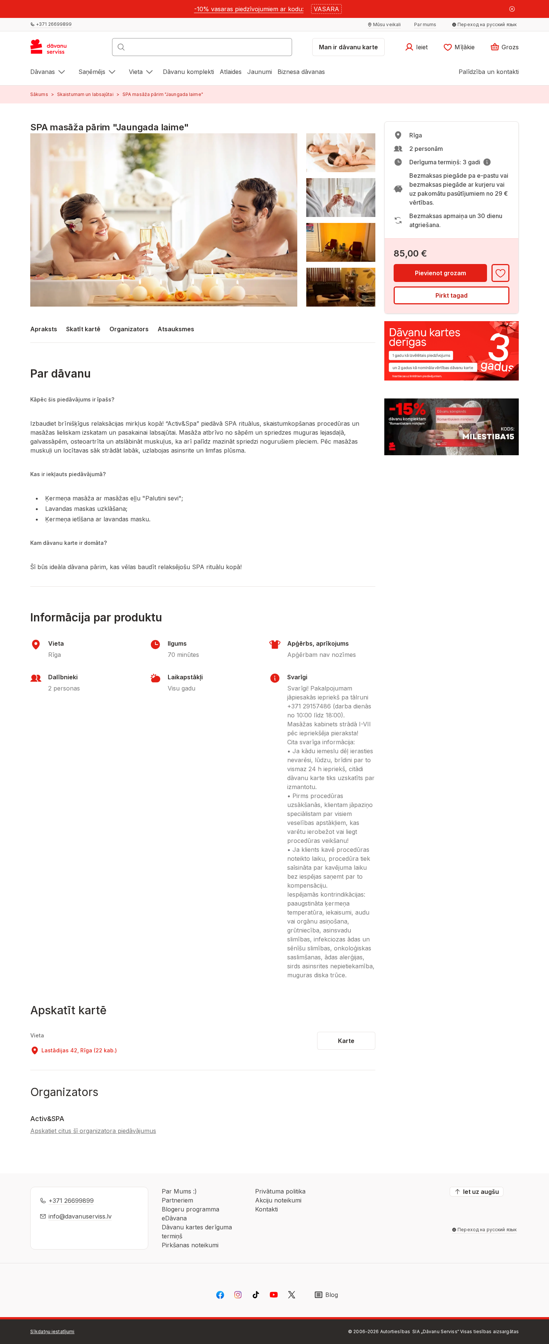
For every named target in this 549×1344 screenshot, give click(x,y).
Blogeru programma (190, 1209)
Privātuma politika (280, 1191)
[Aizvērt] (512, 9)
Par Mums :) (179, 1191)
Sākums (39, 94)
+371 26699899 (71, 1200)
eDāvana (174, 1218)
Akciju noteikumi (278, 1200)
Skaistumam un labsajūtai (85, 94)
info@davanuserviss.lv (80, 1216)
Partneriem (177, 1200)
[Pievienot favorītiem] (500, 273)
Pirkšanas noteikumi (190, 1245)
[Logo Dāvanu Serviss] (56, 49)
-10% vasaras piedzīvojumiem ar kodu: (249, 9)
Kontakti (266, 1209)
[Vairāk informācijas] (487, 162)
